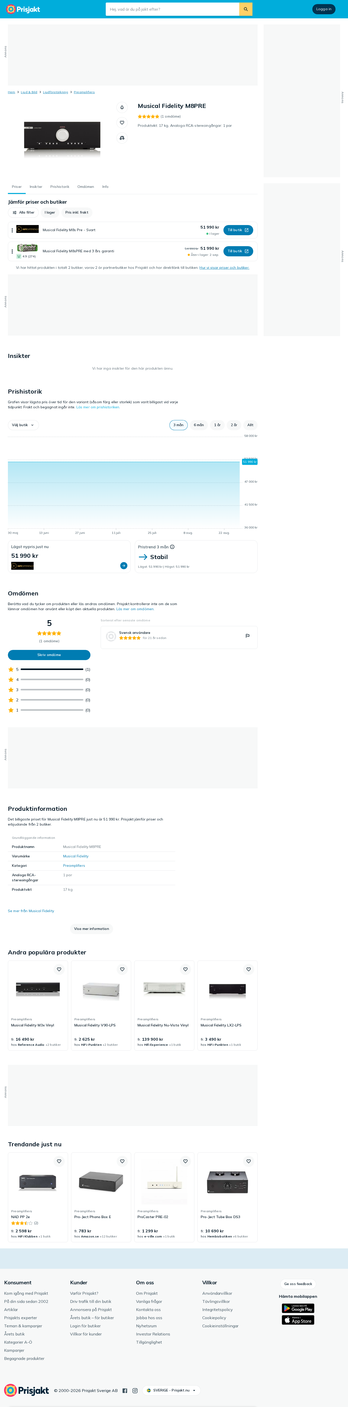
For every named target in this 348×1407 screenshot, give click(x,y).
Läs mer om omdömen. (135, 609)
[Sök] (245, 9)
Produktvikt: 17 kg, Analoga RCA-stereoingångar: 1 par (185, 125)
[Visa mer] (12, 230)
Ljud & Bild (29, 92)
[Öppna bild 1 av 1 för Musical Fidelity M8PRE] (62, 140)
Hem (11, 92)
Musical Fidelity (75, 856)
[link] (179, 637)
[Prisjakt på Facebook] (125, 1390)
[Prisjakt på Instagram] (135, 1390)
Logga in (323, 9)
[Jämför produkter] (122, 138)
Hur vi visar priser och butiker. (224, 267)
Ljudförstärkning (55, 92)
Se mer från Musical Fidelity (31, 911)
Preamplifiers (84, 92)
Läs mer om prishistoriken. (98, 407)
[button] (122, 107)
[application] (133, 485)
